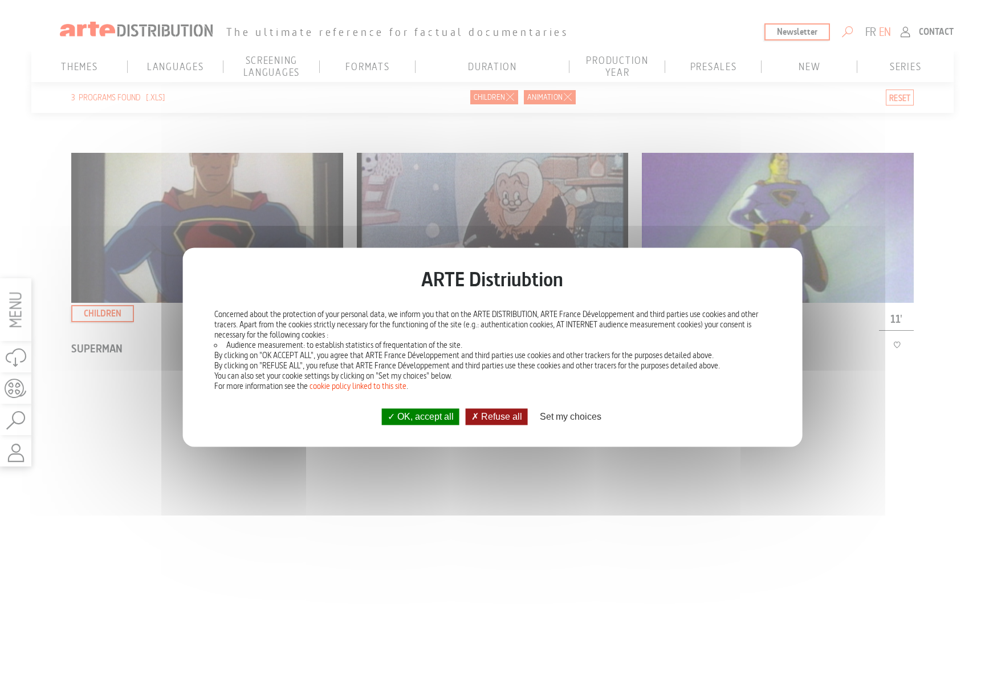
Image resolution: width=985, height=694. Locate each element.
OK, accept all (424, 416)
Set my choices (570, 416)
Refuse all (500, 416)
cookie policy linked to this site (358, 386)
